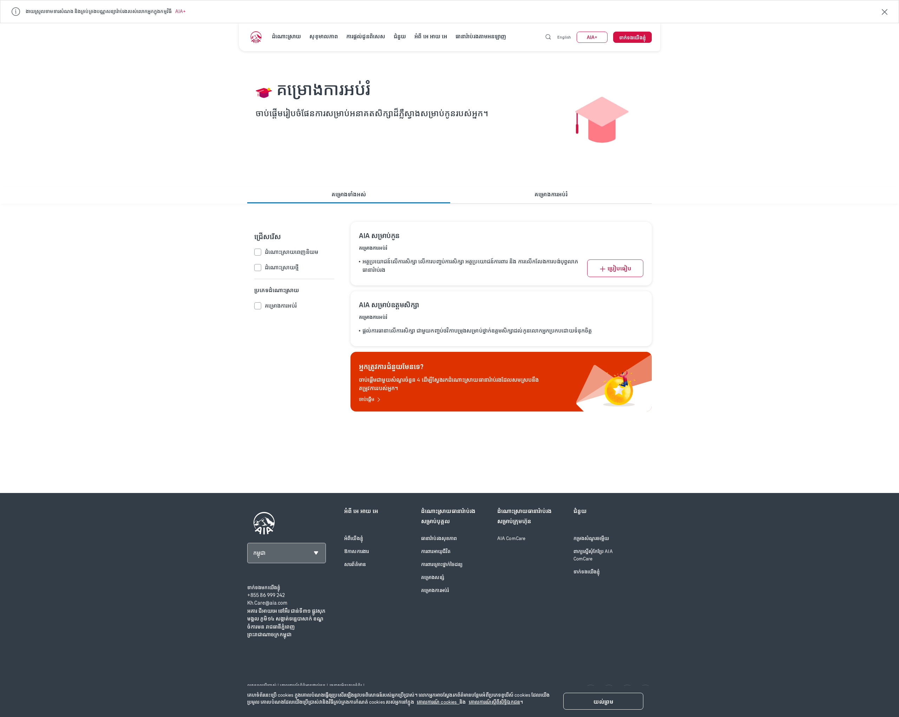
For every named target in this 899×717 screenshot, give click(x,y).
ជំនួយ (400, 36)
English (564, 37)
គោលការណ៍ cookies (438, 702)
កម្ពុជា (259, 553)
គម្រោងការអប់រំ (550, 194)
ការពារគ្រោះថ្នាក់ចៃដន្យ (441, 564)
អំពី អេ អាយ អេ (430, 36)
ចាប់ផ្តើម (366, 399)
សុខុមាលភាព (323, 36)
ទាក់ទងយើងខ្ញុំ (586, 572)
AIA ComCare (511, 538)
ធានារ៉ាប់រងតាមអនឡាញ (480, 36)
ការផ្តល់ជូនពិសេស (365, 36)
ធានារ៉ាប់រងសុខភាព (439, 538)
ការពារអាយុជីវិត (436, 551)
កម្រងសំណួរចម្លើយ (591, 538)
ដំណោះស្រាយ (286, 36)
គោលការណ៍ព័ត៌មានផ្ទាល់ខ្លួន (303, 685)
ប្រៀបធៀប (619, 268)
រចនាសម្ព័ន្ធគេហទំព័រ (345, 685)
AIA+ (180, 11)
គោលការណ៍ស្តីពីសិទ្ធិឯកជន (494, 702)
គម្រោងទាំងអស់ (349, 194)
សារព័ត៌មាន (355, 564)
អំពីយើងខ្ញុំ (353, 538)
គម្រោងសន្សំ (432, 577)
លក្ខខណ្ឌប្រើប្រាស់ (261, 685)
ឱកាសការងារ (356, 551)
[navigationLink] (256, 37)
